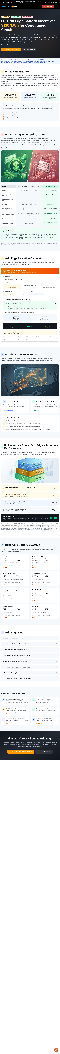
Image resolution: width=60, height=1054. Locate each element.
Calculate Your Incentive (12, 49)
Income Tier (6, 282)
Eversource (37, 294)
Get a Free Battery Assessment (22, 751)
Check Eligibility (30, 49)
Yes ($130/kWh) (9, 294)
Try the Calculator (45, 751)
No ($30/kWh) (22, 294)
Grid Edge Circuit (7, 291)
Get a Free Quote (48, 6)
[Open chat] (56, 1050)
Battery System (7, 276)
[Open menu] (56, 6)
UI (50, 294)
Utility (32, 291)
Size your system (30, 2)
